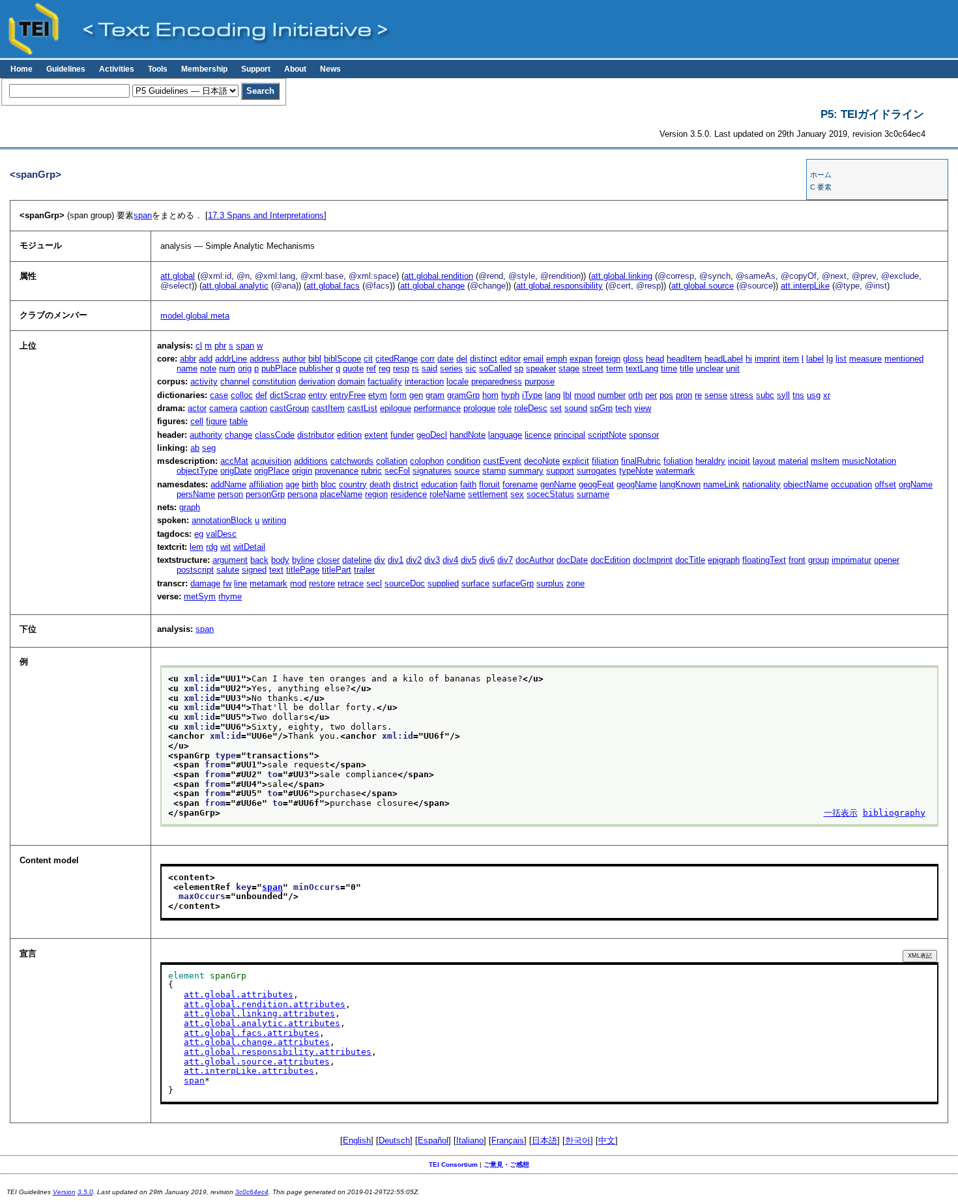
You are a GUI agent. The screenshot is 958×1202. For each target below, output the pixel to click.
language (505, 435)
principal (569, 435)
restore (322, 583)
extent (376, 435)
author (294, 359)
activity (204, 381)
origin (302, 471)
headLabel (723, 359)
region (376, 494)
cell (196, 421)
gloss (633, 359)
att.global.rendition (438, 276)
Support (255, 69)
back (259, 560)
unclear (709, 368)
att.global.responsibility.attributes (277, 1052)
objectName (805, 484)
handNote (468, 435)
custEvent (502, 461)
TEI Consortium (453, 1164)
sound (575, 408)
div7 (505, 560)
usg (813, 395)
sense (715, 395)
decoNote (542, 461)
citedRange (396, 359)
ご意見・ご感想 (506, 1164)
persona (302, 494)
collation (391, 461)
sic (470, 368)
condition (463, 461)
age (292, 484)
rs (415, 368)
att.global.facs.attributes (251, 1033)
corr (427, 359)
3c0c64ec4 (252, 1191)
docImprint (653, 560)
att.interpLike (805, 286)
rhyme (230, 596)
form (398, 395)
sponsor (644, 435)
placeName (341, 494)
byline (303, 560)
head (655, 359)
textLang (642, 368)
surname (593, 494)
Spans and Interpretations (266, 215)
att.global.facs (333, 286)
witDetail (249, 547)
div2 (414, 560)
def (261, 395)
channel (235, 381)
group (818, 560)
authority (206, 435)
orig (245, 368)
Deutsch (394, 1140)
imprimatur (851, 560)
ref (371, 368)
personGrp (265, 494)
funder (402, 435)
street (592, 368)
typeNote (636, 471)
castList (362, 408)
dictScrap (288, 395)
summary (526, 471)
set (556, 408)
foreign (607, 359)
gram (435, 395)
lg (829, 359)
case (219, 395)
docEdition (610, 560)
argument (230, 560)
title (686, 368)
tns (798, 395)
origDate (236, 471)
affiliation (266, 484)
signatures (432, 471)
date (445, 359)
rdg (212, 547)
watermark (675, 471)
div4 (450, 560)
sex (517, 494)
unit (733, 368)
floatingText (764, 560)
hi (749, 359)
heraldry (710, 461)
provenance (336, 471)
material (793, 461)
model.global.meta (194, 316)
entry (317, 395)
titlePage (302, 570)
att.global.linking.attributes (259, 1013)
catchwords (351, 461)
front (797, 560)
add (205, 359)
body (280, 560)
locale (457, 381)
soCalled (495, 368)
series (451, 368)
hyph (510, 395)
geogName (637, 484)
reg (384, 368)
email (533, 359)
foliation (678, 461)
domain (351, 381)
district (405, 484)
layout (764, 461)
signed (254, 570)
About (295, 69)
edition (349, 435)
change (238, 435)
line (240, 583)
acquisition (271, 461)
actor (197, 408)
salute (227, 570)
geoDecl (431, 435)
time (669, 368)
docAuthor (534, 560)
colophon (427, 461)
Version (64, 1191)
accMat (234, 461)
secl (374, 583)
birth (310, 484)
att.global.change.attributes (257, 1042)
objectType (197, 471)
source (467, 471)
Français (507, 1140)
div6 (487, 560)
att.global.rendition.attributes (264, 1004)
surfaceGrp (513, 583)
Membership (204, 69)
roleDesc (530, 408)
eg (198, 534)
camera (223, 408)
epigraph (724, 560)
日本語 (544, 1140)
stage (569, 368)
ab (194, 448)
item (791, 359)
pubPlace (279, 368)
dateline (356, 560)
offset (885, 484)
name (187, 368)
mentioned (903, 359)
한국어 (577, 1140)
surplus (550, 583)
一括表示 (841, 813)
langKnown (680, 484)
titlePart (336, 570)
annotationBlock (222, 520)
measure (865, 359)
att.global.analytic (235, 286)
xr (826, 395)
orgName (916, 484)
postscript (195, 570)
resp (401, 368)
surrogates (597, 471)
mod (298, 583)
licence (538, 435)
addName (228, 484)
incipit (739, 461)
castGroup (289, 408)
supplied (443, 583)
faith (468, 484)
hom (490, 395)
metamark (268, 583)
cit (368, 359)
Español (433, 1140)
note (208, 368)
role (505, 408)
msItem (825, 461)
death (380, 484)
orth (635, 395)
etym (377, 395)
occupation (851, 484)
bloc (328, 484)
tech (623, 408)
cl (199, 346)
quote (353, 368)
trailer (364, 570)
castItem (328, 408)
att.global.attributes (238, 994)
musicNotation (869, 461)
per (651, 395)
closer (328, 560)
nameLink (721, 484)
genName (558, 484)
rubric (371, 471)
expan (581, 359)
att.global (177, 276)
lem (196, 547)
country (353, 484)
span (143, 215)
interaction (424, 381)
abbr (188, 359)
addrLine (231, 359)
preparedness (496, 381)
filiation (605, 461)
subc (765, 395)
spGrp (601, 408)
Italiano (470, 1140)
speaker (541, 368)
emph (556, 359)
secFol (397, 471)
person (230, 494)
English (357, 1140)
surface (475, 583)
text (276, 570)
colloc (242, 395)
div (379, 560)
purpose (540, 381)
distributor (315, 435)
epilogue (395, 408)
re (698, 395)
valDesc (221, 534)
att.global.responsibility (559, 286)
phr (220, 346)
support (560, 471)
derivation (316, 381)
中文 (606, 1140)
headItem (684, 359)
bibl (314, 359)
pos (666, 395)
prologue (479, 408)
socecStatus (550, 494)
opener (886, 560)
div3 (432, 560)
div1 (395, 560)
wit (225, 547)
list (841, 359)
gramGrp (463, 395)
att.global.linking (621, 276)
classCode (275, 435)
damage (205, 583)
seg (209, 448)
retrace (351, 583)
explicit (575, 461)
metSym (200, 596)
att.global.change (432, 286)
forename (520, 484)
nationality (761, 484)
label (815, 359)
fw (227, 583)
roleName (447, 494)
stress (741, 395)
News (330, 69)
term (614, 368)
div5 (468, 560)
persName (196, 494)
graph (189, 507)
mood (584, 395)
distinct (483, 359)
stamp (494, 471)
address (265, 359)
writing (274, 520)
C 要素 (821, 187)
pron (684, 395)
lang (552, 395)
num (227, 368)
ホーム (821, 175)
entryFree (348, 395)
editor (510, 359)
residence (408, 494)
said (429, 368)
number (612, 395)
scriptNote (607, 435)
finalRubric (641, 461)
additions (311, 461)
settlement (488, 494)
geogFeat (596, 484)
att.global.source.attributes (257, 1061)
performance (437, 408)
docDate (572, 560)
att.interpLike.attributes (249, 1071)
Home (21, 69)
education (439, 484)
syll (783, 395)
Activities (116, 69)
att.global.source (702, 286)
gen (416, 395)
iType (532, 395)
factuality (385, 381)
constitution (274, 381)
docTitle (690, 560)
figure (216, 421)
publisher (316, 368)
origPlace (271, 471)
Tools (157, 69)
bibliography (894, 813)
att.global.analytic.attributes (262, 1023)
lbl (567, 395)
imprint (767, 359)
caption (253, 408)
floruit (489, 484)
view (642, 408)
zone (575, 583)
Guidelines (65, 69)
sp (518, 368)
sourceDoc (405, 583)
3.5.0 (85, 1191)
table (238, 421)
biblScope (342, 359)
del (461, 359)
